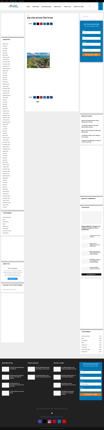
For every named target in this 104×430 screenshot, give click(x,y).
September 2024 (6, 95)
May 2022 (5, 158)
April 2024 (5, 106)
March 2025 (5, 82)
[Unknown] (84, 50)
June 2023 (5, 128)
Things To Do (67, 6)
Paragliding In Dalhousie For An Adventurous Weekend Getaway (95, 261)
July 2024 (5, 99)
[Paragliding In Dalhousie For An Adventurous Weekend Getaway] (85, 261)
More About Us (12, 278)
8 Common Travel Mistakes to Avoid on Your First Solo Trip (91, 141)
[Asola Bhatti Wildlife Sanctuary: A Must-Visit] (85, 269)
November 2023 (6, 117)
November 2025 (6, 64)
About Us (6, 264)
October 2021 (6, 173)
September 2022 (6, 149)
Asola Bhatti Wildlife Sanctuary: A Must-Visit (95, 268)
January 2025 (6, 86)
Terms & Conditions (13, 1)
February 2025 (6, 84)
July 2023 (5, 126)
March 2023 (5, 135)
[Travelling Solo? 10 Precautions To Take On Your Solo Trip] (5, 385)
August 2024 (5, 97)
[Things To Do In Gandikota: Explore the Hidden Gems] (85, 245)
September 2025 (6, 68)
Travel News (35, 6)
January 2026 (6, 59)
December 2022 (6, 142)
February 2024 (6, 111)
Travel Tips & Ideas (79, 6)
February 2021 (6, 191)
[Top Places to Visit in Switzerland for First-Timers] (57, 385)
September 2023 (6, 122)
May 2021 (5, 184)
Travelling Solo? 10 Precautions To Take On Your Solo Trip (17, 385)
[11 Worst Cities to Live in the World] (85, 237)
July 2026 (5, 46)
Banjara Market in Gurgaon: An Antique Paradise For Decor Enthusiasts (91, 227)
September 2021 (6, 175)
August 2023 (5, 124)
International (5, 221)
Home (28, 6)
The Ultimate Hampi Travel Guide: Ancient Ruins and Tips (90, 126)
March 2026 (5, 55)
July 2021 (5, 180)
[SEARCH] (99, 16)
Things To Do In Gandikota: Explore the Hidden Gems (95, 245)
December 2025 (6, 61)
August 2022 (5, 151)
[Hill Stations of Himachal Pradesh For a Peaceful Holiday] (57, 393)
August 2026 (5, 44)
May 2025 (5, 77)
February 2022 (6, 164)
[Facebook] (88, 6)
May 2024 (5, 104)
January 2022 (6, 166)
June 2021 (5, 182)
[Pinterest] (93, 6)
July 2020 (5, 207)
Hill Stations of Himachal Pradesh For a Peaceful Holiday (68, 393)
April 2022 (5, 160)
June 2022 (5, 155)
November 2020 (6, 198)
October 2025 (6, 66)
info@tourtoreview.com (55, 417)
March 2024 (5, 108)
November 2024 (6, 90)
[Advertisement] (52, 40)
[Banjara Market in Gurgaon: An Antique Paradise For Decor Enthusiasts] (91, 217)
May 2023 (5, 131)
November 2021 (6, 171)
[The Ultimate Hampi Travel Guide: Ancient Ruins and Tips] (31, 377)
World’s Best (57, 6)
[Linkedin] (95, 6)
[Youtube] (97, 6)
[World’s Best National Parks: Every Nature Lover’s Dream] (31, 369)
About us (2, 1)
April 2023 (5, 133)
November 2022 (6, 144)
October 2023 (6, 120)
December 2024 (6, 88)
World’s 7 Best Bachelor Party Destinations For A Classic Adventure (95, 253)
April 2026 (5, 53)
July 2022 (5, 153)
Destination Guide (46, 6)
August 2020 (5, 204)
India (4, 219)
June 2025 (5, 75)
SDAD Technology (60, 428)
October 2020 (6, 200)
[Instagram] (92, 6)
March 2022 (5, 162)
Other (4, 224)
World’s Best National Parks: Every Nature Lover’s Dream (90, 121)
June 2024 (5, 102)
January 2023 (6, 140)
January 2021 (6, 193)
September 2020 (6, 202)
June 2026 (5, 48)
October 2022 (6, 146)
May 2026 (5, 50)
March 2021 (5, 189)
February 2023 (6, 137)
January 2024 (6, 113)
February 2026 (6, 57)
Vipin (29, 20)
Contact (7, 1)
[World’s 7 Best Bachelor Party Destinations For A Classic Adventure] (85, 253)
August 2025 (5, 70)
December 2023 (6, 115)
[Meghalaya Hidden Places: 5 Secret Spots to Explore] (57, 377)
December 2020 (6, 196)
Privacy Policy (21, 1)
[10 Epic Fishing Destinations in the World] (5, 369)
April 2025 (5, 79)
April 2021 (5, 187)
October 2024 (6, 93)
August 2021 (5, 178)
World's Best (5, 233)
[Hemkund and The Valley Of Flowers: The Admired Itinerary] (5, 377)
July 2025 (5, 73)
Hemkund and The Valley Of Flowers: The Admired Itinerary (17, 377)
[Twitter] (90, 6)
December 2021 (6, 169)
